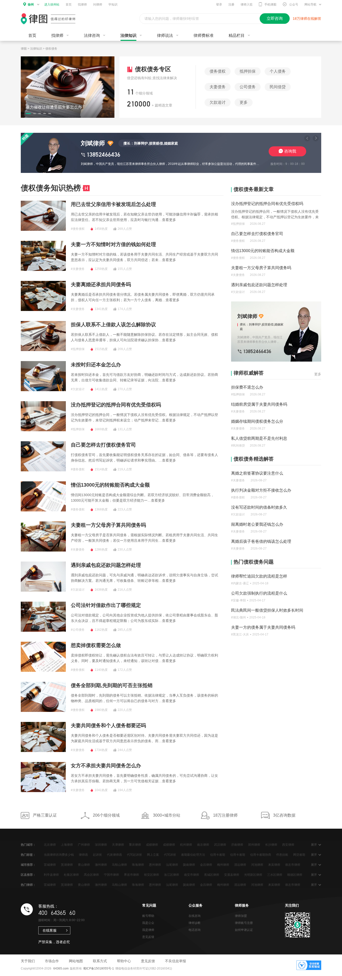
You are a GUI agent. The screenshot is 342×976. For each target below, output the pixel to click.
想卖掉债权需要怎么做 (96, 645)
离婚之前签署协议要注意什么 (257, 473)
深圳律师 (101, 844)
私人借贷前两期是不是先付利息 (259, 438)
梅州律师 (223, 864)
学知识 (112, 4)
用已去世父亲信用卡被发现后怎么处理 (113, 204)
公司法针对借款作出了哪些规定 (106, 605)
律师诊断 (195, 923)
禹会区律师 (91, 875)
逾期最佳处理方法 (193, 854)
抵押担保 (248, 71)
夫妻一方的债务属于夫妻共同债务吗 (263, 627)
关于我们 (28, 961)
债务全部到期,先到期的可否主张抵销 (111, 685)
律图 (24, 48)
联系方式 (100, 961)
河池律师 (257, 864)
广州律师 (84, 844)
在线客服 (50, 930)
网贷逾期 (299, 854)
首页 (69, 4)
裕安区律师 (151, 875)
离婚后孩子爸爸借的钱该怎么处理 (261, 541)
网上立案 (153, 854)
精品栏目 (237, 35)
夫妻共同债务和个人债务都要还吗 (108, 725)
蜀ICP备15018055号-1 (98, 968)
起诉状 (97, 854)
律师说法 (165, 35)
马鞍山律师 (119, 864)
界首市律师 (131, 875)
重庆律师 (135, 844)
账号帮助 (148, 916)
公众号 (293, 4)
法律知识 (128, 35)
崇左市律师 (292, 864)
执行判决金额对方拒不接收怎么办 (261, 490)
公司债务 (248, 87)
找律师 (82, 4)
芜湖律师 (67, 864)
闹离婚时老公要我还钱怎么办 (257, 524)
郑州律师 (254, 844)
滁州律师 (101, 864)
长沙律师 (271, 844)
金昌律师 (206, 864)
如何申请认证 (244, 930)
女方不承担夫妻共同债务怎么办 (106, 765)
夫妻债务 (218, 87)
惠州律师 (155, 864)
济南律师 (237, 844)
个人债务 (278, 71)
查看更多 (169, 220)
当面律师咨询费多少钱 (59, 854)
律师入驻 (247, 4)
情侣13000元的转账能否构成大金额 (110, 485)
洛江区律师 (171, 875)
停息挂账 (282, 854)
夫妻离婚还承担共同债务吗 (101, 284)
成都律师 (152, 844)
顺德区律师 (294, 875)
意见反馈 (148, 937)
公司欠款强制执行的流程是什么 (259, 593)
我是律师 (148, 930)
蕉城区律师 (211, 875)
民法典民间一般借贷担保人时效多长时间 (267, 610)
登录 (219, 4)
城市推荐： (28, 864)
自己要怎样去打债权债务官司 (103, 445)
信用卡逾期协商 (260, 854)
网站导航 (310, 4)
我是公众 (148, 923)
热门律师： (28, 885)
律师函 (83, 854)
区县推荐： (28, 875)
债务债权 (218, 71)
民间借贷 (278, 87)
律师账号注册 (244, 923)
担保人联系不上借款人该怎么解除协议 (113, 324)
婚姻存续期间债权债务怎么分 (257, 421)
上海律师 (67, 844)
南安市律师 (191, 875)
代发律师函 (114, 854)
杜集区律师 (71, 875)
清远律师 (240, 864)
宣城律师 (50, 864)
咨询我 (290, 151)
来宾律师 (274, 864)
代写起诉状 (134, 854)
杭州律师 (186, 844)
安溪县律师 (231, 875)
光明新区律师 (253, 875)
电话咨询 (195, 930)
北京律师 (50, 844)
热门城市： (28, 844)
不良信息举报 (175, 961)
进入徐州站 (51, 4)
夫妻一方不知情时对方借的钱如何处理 (113, 244)
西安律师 (288, 844)
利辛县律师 (51, 875)
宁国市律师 (111, 875)
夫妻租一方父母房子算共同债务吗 (108, 525)
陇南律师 (189, 864)
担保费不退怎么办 (247, 387)
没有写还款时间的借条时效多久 (259, 507)
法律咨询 (92, 35)
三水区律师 (274, 875)
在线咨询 (195, 916)
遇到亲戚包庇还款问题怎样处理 (106, 565)
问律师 (97, 4)
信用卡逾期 (217, 854)
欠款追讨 (218, 102)
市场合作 (52, 961)
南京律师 (203, 844)
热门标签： (28, 854)
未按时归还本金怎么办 (96, 364)
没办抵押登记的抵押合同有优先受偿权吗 (116, 404)
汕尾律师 (172, 864)
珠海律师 (138, 864)
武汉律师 (220, 844)
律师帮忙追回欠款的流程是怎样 (259, 576)
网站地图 (76, 961)
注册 (231, 4)
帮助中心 (124, 961)
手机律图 (270, 4)
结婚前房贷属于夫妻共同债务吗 (259, 404)
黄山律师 (84, 864)
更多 (244, 102)
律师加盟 (241, 916)
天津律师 (118, 844)
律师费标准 (204, 35)
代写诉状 (170, 854)
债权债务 (51, 48)
